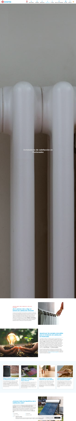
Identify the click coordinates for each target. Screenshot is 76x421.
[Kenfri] (6, 2)
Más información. (41, 418)
